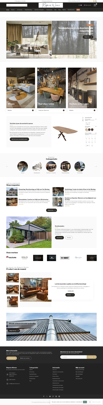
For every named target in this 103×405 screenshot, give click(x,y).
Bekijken (69, 294)
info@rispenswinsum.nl (14, 383)
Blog (59, 9)
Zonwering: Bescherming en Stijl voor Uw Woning (34, 189)
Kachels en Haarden (39, 9)
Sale (55, 9)
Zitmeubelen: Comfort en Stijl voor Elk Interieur (33, 199)
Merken (64, 9)
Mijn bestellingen (79, 372)
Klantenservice (71, 9)
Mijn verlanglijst (79, 374)
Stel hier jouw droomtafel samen (19, 139)
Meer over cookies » (97, 402)
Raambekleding (28, 9)
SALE (78, 9)
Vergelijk (78, 376)
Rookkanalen (49, 9)
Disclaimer (55, 374)
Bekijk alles (50, 210)
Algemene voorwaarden (58, 372)
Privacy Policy (56, 376)
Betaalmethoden (56, 378)
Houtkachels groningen (58, 385)
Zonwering (19, 9)
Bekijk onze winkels (25, 358)
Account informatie (80, 369)
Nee (90, 402)
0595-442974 (12, 379)
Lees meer (21, 194)
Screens (69, 237)
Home (7, 9)
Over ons (55, 369)
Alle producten (79, 378)
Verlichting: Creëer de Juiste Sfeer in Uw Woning (80, 189)
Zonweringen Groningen (58, 389)
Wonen (12, 9)
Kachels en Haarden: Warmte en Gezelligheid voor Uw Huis (80, 198)
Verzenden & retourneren (58, 381)
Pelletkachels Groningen (58, 387)
